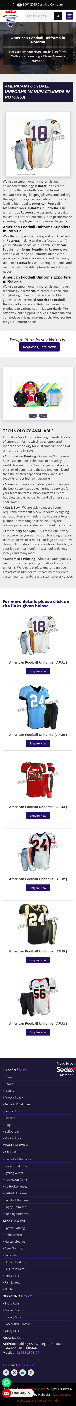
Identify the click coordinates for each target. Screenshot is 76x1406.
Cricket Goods (13, 1310)
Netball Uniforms (15, 1193)
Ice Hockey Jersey (15, 1186)
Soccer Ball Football (17, 1324)
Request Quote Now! (39, 347)
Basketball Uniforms (17, 1159)
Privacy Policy (13, 1097)
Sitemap (9, 1118)
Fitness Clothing (14, 1241)
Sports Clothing (14, 1228)
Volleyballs (11, 1330)
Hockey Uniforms (15, 1179)
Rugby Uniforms (15, 1207)
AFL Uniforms (13, 1152)
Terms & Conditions (17, 1104)
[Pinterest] (31, 1372)
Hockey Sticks (13, 1317)
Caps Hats (11, 1255)
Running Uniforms (16, 1214)
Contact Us (11, 1111)
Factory (9, 1090)
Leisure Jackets (14, 1269)
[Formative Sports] (10, 19)
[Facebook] (6, 1372)
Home (8, 1077)
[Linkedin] (22, 1372)
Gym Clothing (13, 1248)
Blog (7, 1125)
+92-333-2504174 (27, 1353)
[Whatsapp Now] (6, 1382)
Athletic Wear (13, 1235)
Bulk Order (11, 1131)
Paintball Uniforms (16, 1200)
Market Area (12, 1138)
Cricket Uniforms (15, 1166)
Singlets (9, 1289)
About (8, 1084)
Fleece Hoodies (14, 1262)
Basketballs (12, 1303)
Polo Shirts (11, 1275)
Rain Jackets (12, 1282)
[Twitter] (14, 1372)
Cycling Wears (13, 1173)
